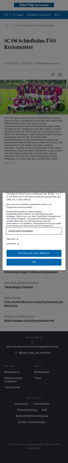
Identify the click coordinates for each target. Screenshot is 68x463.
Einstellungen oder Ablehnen (34, 253)
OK (34, 262)
